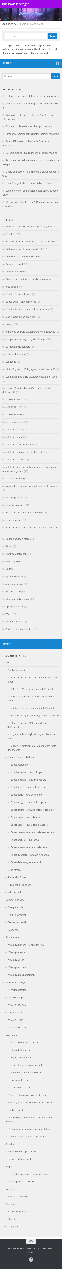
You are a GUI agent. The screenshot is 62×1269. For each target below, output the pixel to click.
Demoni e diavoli (14, 264)
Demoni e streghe (15, 271)
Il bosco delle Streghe (15, 4)
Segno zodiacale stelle (17, 538)
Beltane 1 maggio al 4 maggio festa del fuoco (29, 241)
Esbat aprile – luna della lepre (26, 794)
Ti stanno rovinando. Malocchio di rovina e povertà (32, 96)
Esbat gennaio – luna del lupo (26, 772)
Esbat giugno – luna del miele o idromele (32, 809)
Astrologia (10, 234)
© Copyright (11, 1226)
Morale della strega (15, 478)
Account (9, 1204)
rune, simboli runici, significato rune (24, 512)
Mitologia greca (13, 437)
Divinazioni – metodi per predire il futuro (26, 279)
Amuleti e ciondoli (17, 1196)
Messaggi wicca (14, 422)
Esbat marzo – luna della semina (28, 787)
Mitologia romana (14, 459)
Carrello (12, 1219)
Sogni (8, 569)
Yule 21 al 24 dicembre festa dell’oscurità (32, 689)
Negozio (9, 1189)
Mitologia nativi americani (19, 444)
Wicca (8, 614)
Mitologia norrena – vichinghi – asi (23, 452)
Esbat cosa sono (19, 764)
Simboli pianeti (13, 561)
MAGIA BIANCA (14, 399)
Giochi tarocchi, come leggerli (21, 316)
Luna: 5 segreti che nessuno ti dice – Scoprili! (29, 183)
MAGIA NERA (13, 407)
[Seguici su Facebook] (58, 63)
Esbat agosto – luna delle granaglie (29, 824)
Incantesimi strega (15, 982)
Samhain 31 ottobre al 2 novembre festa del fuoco (32, 527)
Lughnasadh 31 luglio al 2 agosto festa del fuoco (31, 376)
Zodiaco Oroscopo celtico (19, 629)
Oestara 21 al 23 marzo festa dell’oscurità (32, 708)
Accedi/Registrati (17, 1211)
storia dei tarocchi (14, 584)
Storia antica (12, 937)
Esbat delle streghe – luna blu (26, 862)
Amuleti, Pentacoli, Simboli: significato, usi (28, 226)
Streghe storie (13, 591)
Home (8, 324)
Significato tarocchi (15, 554)
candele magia (16, 997)
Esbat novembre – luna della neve (28, 847)
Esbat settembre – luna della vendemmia (27, 309)
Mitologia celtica (14, 429)
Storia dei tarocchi (20, 1050)
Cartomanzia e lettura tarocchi (24, 1042)
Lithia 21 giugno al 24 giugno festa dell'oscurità (30, 369)
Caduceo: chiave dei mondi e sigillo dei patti (28, 126)
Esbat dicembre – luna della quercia (29, 854)
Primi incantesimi (14, 505)
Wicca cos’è (14, 892)
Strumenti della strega (17, 599)
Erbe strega (14, 869)
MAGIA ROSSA (14, 414)
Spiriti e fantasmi (14, 576)
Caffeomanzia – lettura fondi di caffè (24, 249)
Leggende (10, 361)
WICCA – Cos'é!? (14, 621)
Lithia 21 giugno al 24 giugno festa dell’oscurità (27, 725)
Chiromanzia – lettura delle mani (22, 256)
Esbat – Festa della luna (18, 294)
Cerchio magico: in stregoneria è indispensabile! (31, 152)
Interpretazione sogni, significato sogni (25, 339)
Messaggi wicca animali (21, 1181)
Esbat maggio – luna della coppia (28, 802)
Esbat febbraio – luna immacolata (28, 779)
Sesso (8, 546)
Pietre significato (14, 497)
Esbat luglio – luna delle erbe (20, 301)
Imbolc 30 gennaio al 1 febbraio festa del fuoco (30, 331)
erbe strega (11, 286)
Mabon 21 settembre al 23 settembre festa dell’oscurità (31, 747)
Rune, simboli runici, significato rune (27, 1095)
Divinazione (11, 1035)
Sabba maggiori (13, 520)
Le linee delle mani (15, 354)
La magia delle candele (17, 346)
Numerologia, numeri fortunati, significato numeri (31, 486)
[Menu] (58, 4)
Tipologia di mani (14, 606)
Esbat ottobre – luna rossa (24, 839)
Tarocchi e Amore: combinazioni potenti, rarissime (32, 133)
